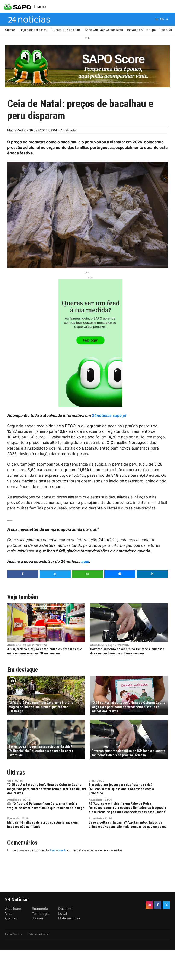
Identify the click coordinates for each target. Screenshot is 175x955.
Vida (10, 780)
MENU (41, 7)
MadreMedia (16, 130)
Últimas (16, 772)
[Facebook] (158, 905)
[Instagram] (149, 905)
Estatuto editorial (38, 934)
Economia (13, 818)
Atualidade (68, 130)
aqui (85, 561)
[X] (166, 905)
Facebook (58, 850)
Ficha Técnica (13, 934)
